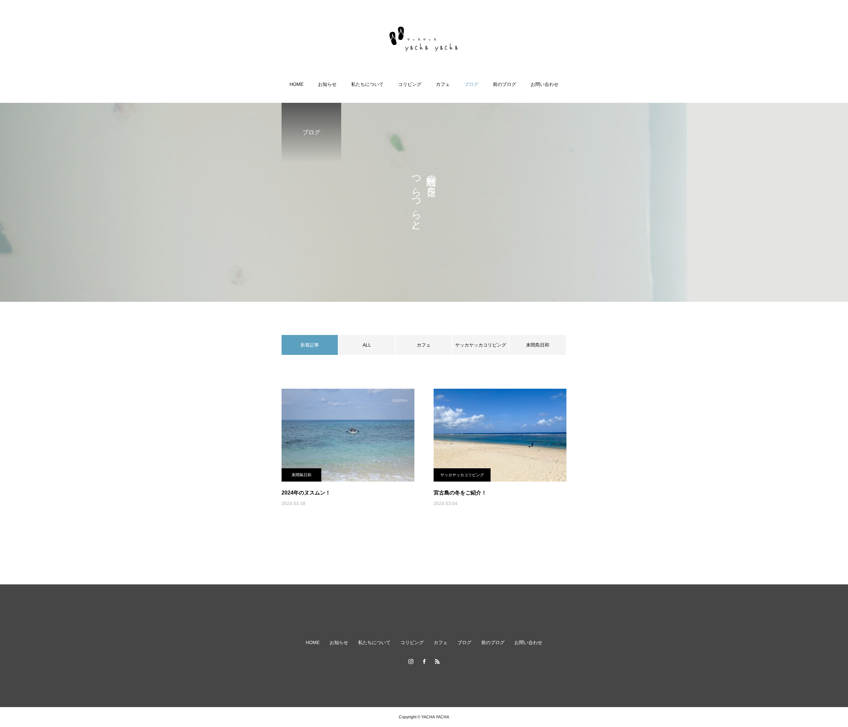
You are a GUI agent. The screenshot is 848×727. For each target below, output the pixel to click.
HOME (296, 84)
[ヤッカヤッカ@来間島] (424, 41)
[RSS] (437, 661)
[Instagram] (410, 661)
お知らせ (327, 84)
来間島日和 (537, 345)
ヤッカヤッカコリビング (480, 345)
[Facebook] (424, 661)
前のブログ (504, 84)
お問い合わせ (544, 84)
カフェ (443, 84)
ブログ (471, 84)
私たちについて (367, 84)
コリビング (409, 84)
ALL (367, 345)
